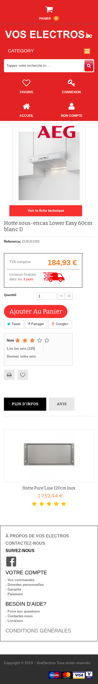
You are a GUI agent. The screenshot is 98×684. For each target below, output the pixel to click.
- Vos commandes (19, 580)
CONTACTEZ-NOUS (25, 543)
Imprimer (9, 375)
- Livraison (14, 621)
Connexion (71, 92)
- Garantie (13, 589)
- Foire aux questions (22, 611)
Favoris (26, 92)
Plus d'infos (25, 404)
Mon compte (71, 116)
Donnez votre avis (21, 356)
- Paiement (14, 594)
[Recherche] (88, 65)
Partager (37, 324)
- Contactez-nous (19, 616)
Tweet (15, 324)
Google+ (62, 324)
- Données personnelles (24, 585)
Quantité (10, 295)
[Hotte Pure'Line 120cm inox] (49, 456)
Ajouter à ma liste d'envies (23, 375)
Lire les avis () (21, 349)
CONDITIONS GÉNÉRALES (38, 630)
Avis (62, 404)
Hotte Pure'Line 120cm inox (49, 488)
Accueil (26, 116)
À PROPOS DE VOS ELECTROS (37, 536)
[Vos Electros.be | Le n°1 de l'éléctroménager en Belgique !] (49, 34)
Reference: (12, 241)
